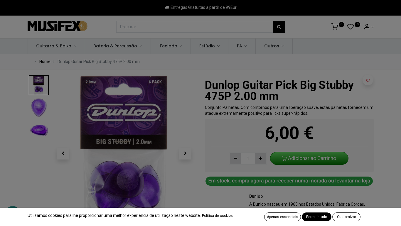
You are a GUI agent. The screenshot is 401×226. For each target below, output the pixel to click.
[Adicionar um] (260, 158)
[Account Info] (368, 27)
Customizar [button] (346, 217)
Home (44, 61)
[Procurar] (279, 27)
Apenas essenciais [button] (282, 217)
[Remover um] (235, 158)
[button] (63, 153)
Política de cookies (217, 216)
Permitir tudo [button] (316, 217)
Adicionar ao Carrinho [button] (312, 158)
